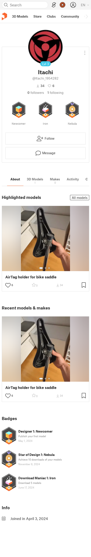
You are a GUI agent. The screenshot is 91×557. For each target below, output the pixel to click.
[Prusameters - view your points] (62, 5)
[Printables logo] (4, 16)
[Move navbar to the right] (86, 16)
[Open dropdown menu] (84, 51)
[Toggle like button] (8, 285)
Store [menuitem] (37, 16)
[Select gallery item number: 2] (45, 268)
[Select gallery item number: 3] (49, 268)
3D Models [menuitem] (20, 16)
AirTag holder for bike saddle (31, 277)
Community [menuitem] (70, 16)
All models (79, 198)
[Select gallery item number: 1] (41, 268)
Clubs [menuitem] (51, 16)
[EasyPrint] (54, 5)
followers (35, 92)
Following (55, 92)
